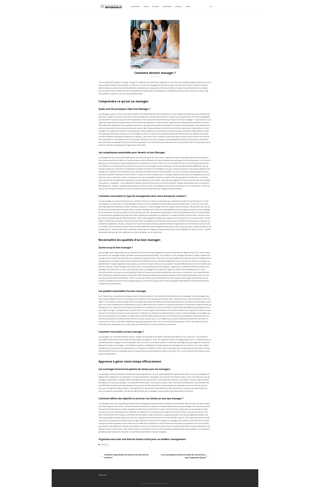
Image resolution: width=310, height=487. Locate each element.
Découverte (178, 6)
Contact (188, 6)
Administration (167, 6)
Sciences (146, 6)
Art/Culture (155, 6)
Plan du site (102, 475)
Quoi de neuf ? (135, 6)
